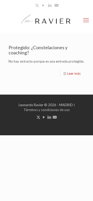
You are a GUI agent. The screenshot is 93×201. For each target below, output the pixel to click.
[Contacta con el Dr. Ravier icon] (56, 5)
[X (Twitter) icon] (37, 5)
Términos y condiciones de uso (47, 110)
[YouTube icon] (43, 5)
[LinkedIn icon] (50, 5)
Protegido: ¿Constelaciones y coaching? (38, 50)
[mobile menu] (86, 20)
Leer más (74, 73)
